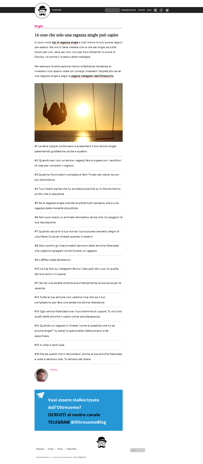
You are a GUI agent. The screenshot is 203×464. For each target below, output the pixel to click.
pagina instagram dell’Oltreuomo (92, 75)
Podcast (141, 10)
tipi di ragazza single (65, 42)
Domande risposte (128, 10)
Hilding (53, 369)
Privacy (60, 449)
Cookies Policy (71, 449)
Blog (149, 10)
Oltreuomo (40, 449)
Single (39, 26)
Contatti (51, 449)
